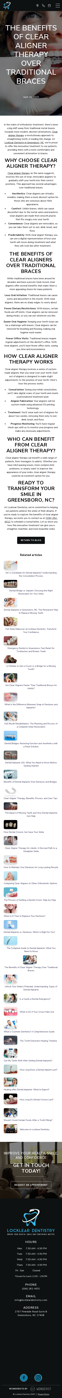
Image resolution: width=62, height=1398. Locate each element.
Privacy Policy (43, 1394)
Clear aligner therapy (18, 173)
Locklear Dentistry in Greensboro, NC (24, 142)
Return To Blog (31, 540)
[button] (57, 6)
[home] (6, 5)
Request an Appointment (30, 1185)
